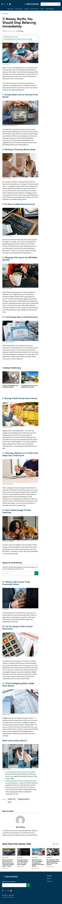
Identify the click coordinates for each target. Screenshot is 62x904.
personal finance (23, 887)
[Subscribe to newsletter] (36, 632)
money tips (11, 887)
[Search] (58, 4)
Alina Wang (20, 31)
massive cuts (6, 388)
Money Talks (5, 13)
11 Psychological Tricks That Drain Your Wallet (20, 860)
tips (9, 890)
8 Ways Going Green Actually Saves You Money (19, 875)
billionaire (27, 809)
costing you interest (32, 519)
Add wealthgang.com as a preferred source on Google (18, 39)
